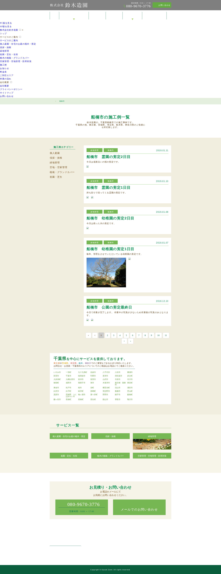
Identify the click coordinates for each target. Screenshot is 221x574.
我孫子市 (81, 383)
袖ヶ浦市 (81, 395)
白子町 (68, 391)
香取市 (117, 399)
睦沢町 (81, 391)
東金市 (56, 388)
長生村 (93, 399)
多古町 (130, 376)
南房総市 (81, 376)
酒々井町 (94, 395)
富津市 (81, 379)
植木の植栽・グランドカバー (14, 58)
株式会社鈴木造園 (68, 5)
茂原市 (56, 395)
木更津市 (106, 383)
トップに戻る (214, 567)
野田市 (105, 395)
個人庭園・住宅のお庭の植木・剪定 (18, 44)
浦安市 (130, 388)
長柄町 (81, 399)
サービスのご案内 (74, 15)
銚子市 (117, 395)
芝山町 (130, 391)
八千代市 (106, 372)
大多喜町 (57, 379)
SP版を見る (6, 26)
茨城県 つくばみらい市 (71, 395)
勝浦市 (130, 372)
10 (158, 335)
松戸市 (68, 388)
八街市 (117, 372)
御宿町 (56, 383)
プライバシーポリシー (11, 89)
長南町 (68, 399)
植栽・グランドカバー (62, 172)
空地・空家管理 (58, 167)
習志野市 (106, 391)
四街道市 (118, 376)
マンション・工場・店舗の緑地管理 (109, 546)
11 (166, 335)
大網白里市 (70, 379)
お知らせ (4, 68)
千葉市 (68, 376)
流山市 (117, 388)
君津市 (105, 376)
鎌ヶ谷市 (57, 399)
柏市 (80, 388)
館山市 (105, 399)
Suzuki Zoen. (107, 570)
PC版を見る (6, 23)
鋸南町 (130, 395)
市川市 (130, 379)
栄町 (92, 388)
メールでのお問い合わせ (139, 509)
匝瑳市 (56, 376)
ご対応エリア (7, 75)
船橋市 (111, 150)
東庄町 (130, 383)
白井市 (56, 391)
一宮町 (68, 372)
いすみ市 (57, 372)
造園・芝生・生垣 (9, 54)
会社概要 (132, 15)
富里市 (93, 379)
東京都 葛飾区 (120, 384)
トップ (54, 15)
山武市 (105, 379)
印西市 (93, 376)
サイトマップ (7, 93)
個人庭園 (55, 153)
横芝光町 (106, 388)
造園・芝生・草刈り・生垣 (105, 550)
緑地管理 (4, 51)
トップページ (51, 100)
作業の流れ (5, 79)
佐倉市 (93, 372)
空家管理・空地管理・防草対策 (15, 61)
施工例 (97, 15)
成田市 (68, 383)
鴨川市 (130, 399)
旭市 (92, 383)
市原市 (117, 379)
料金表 (114, 15)
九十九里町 (82, 372)
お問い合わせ (164, 5)
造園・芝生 (56, 177)
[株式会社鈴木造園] (65, 538)
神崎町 (93, 391)
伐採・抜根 (5, 47)
